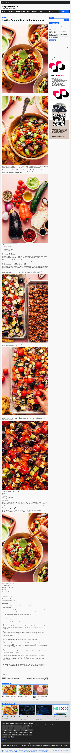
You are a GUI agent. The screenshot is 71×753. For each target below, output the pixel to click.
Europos (7, 725)
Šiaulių (12, 737)
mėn (19, 730)
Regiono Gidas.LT (10, 6)
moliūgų (10, 730)
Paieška (51, 17)
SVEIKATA (51, 55)
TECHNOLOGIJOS (35, 11)
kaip (7, 728)
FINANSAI (28, 11)
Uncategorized (52, 59)
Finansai (51, 45)
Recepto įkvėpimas (7, 246)
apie (4, 723)
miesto (24, 728)
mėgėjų (15, 730)
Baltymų (12, 723)
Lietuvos (11, 728)
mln (28, 728)
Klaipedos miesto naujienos (38, 750)
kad (3, 728)
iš (31, 725)
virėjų (30, 734)
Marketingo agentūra (8, 750)
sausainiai (5, 734)
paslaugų (26, 730)
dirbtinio (31, 723)
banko (21, 723)
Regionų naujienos (34, 751)
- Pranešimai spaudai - (18, 751)
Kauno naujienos (26, 751)
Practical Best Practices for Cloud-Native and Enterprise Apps (44, 710)
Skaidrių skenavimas (28, 750)
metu (20, 728)
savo (10, 734)
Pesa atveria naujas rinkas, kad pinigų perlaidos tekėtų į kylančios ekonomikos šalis (37, 678)
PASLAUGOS (51, 11)
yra (9, 737)
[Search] (57, 12)
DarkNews (32, 747)
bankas (16, 723)
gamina (20, 725)
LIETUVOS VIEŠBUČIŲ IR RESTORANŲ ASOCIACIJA (16, 11)
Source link (4, 674)
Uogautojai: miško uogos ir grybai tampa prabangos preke (11, 678)
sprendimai (14, 734)
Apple (7, 723)
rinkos (30, 732)
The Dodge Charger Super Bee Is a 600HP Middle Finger (27, 710)
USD (24, 734)
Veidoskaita (2, 751)
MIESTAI (3, 11)
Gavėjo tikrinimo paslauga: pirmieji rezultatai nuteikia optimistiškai (61, 710)
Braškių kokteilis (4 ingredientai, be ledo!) (40, 690)
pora (31, 730)
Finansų (12, 725)
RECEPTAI (45, 11)
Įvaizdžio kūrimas (64, 750)
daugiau (25, 723)
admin (5, 22)
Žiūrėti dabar (65, 11)
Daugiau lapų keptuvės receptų (9, 249)
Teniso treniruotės (9, 751)
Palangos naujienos (43, 751)
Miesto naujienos (48, 750)
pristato (10, 732)
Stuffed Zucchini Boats (25, 690)
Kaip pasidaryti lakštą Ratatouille (10, 247)
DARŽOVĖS (9, 250)
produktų (16, 732)
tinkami (20, 734)
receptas (26, 732)
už (27, 734)
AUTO (41, 11)
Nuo (22, 730)
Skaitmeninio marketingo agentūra (55, 724)
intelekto (28, 725)
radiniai (20, 732)
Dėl (3, 725)
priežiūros (5, 732)
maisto (15, 728)
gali (16, 725)
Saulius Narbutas (56, 750)
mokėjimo (5, 730)
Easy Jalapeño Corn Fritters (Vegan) (9, 690)
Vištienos (5, 737)
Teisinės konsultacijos (18, 750)
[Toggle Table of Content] (14, 245)
